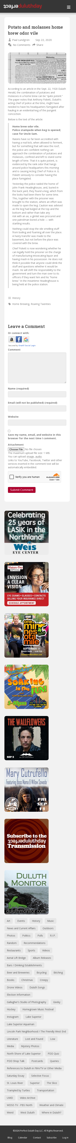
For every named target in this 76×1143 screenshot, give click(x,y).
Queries (54, 1061)
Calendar (22, 1137)
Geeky (56, 1002)
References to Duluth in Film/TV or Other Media (34, 1068)
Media (10, 1046)
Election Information (18, 994)
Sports (31, 950)
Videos (46, 950)
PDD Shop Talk (15, 1061)
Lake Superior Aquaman (20, 1024)
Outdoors (48, 928)
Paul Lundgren (21, 39)
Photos (11, 935)
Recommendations (34, 943)
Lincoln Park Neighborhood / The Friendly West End (36, 1031)
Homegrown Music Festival (38, 1009)
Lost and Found (34, 1039)
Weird (10, 1112)
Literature (12, 1039)
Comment (14, 349)
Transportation (45, 1090)
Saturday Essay (15, 1075)
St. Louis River (15, 1083)
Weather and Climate (51, 1105)
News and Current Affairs (21, 928)
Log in (65, 1137)
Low (52, 1039)
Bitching (58, 972)
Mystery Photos (30, 1046)
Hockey (11, 1009)
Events (21, 921)
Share (39, 44)
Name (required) (18, 388)
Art (8, 921)
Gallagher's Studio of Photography (26, 1002)
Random (12, 943)
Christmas (27, 980)
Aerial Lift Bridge (16, 957)
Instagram (13, 1016)
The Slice (52, 1083)
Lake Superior (33, 1016)
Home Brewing (20, 304)
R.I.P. (52, 935)
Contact (37, 1137)
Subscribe (52, 1137)
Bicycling (41, 972)
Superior (35, 1083)
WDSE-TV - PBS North (19, 1105)
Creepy (44, 980)
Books (10, 980)
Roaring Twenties (41, 304)
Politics (26, 935)
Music (50, 921)
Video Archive (27, 1097)
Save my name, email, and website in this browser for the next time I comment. (34, 436)
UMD (10, 1097)
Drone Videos (14, 987)
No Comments (21, 44)
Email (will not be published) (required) (32, 402)
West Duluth (28, 1112)
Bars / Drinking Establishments (24, 965)
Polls (40, 935)
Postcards (37, 1061)
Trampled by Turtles (18, 1090)
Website (13, 416)
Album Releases (42, 957)
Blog (10, 1137)
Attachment (16, 444)
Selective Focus (40, 1075)
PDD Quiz (53, 1053)
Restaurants (14, 950)
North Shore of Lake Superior (24, 1053)
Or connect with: (18, 333)
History (16, 298)
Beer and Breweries (18, 972)
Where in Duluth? (51, 1112)
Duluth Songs (37, 987)
